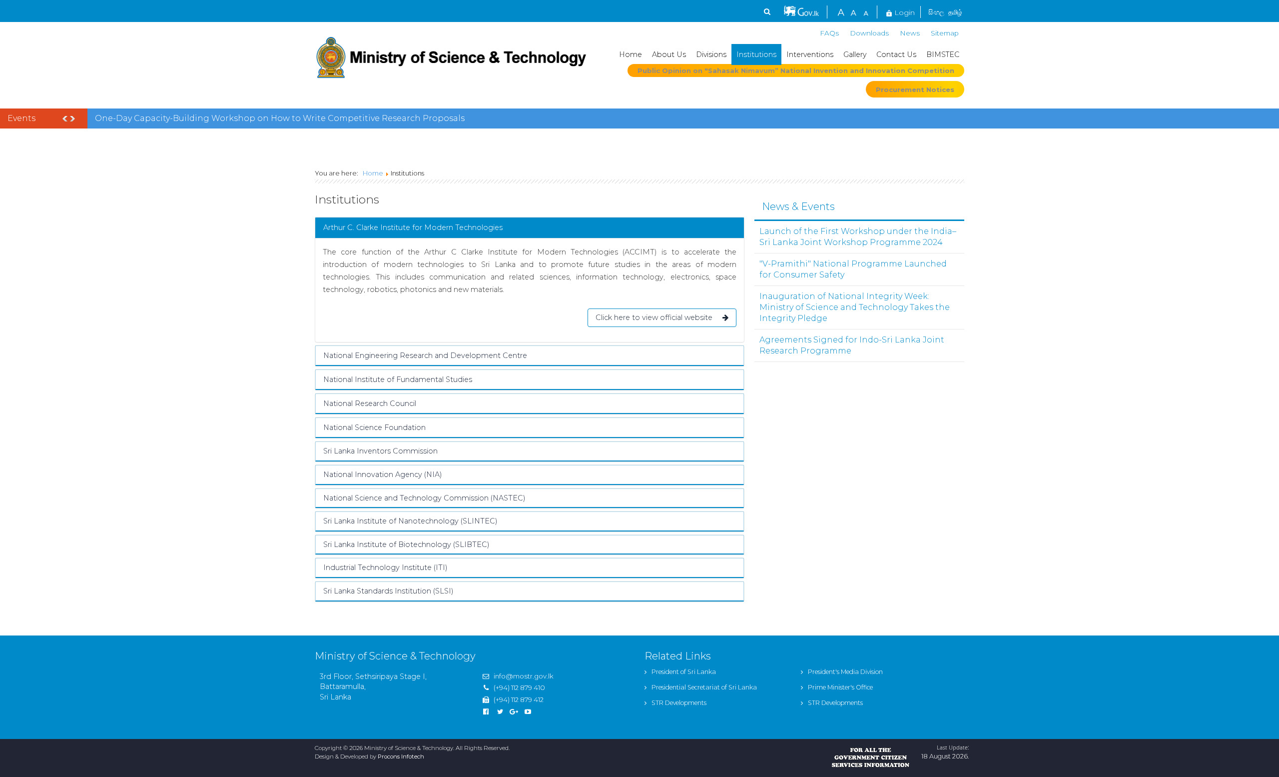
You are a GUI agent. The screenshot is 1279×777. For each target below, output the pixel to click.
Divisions (711, 54)
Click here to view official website (654, 317)
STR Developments (678, 702)
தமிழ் (955, 12)
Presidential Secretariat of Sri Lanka (704, 687)
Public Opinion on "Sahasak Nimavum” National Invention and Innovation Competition (796, 70)
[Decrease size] (866, 11)
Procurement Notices (915, 90)
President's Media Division (845, 672)
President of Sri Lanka (683, 672)
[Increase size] (841, 11)
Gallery (854, 54)
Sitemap (945, 33)
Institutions (756, 54)
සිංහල (936, 12)
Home (630, 54)
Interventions (809, 54)
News (910, 33)
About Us (669, 54)
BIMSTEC (942, 54)
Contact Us (896, 54)
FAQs (829, 33)
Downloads (869, 33)
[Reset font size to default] (853, 11)
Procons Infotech (401, 756)
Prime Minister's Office (840, 687)
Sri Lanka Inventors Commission (380, 451)
